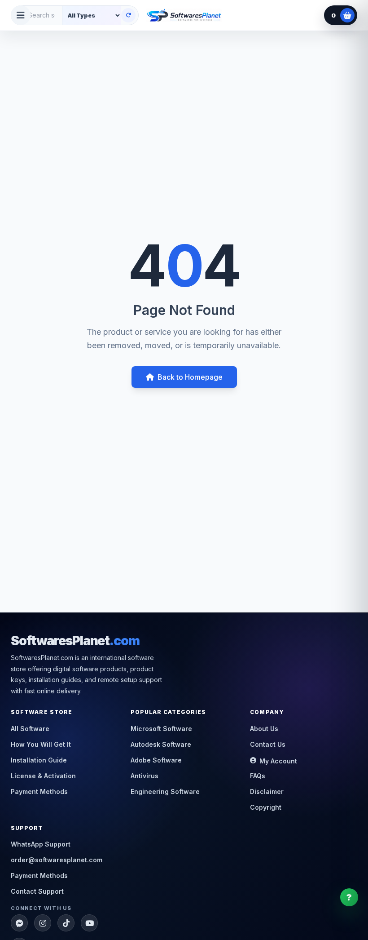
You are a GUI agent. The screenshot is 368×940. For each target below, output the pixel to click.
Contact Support (37, 891)
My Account (278, 761)
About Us (264, 728)
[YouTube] (89, 922)
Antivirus (144, 776)
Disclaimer (267, 791)
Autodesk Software (161, 744)
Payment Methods (39, 791)
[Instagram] (42, 922)
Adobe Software (156, 760)
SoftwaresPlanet (75, 640)
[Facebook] (19, 922)
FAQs (257, 776)
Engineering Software (165, 791)
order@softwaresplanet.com (56, 860)
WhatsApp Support (40, 844)
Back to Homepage (190, 376)
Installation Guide (39, 760)
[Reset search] (128, 15)
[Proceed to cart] (347, 15)
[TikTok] (65, 922)
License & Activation (43, 776)
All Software (30, 728)
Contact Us (267, 744)
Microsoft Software (161, 728)
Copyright (265, 807)
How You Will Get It (41, 744)
